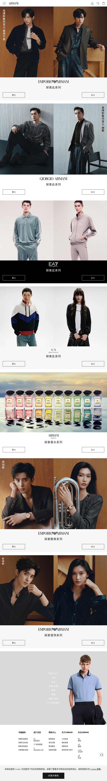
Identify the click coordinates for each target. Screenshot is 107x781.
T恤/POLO (53, 673)
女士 (93, 94)
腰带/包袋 (53, 698)
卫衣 (53, 677)
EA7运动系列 (53, 702)
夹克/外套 (53, 685)
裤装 (53, 690)
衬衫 (53, 681)
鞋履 (53, 694)
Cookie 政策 (95, 769)
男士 (14, 94)
